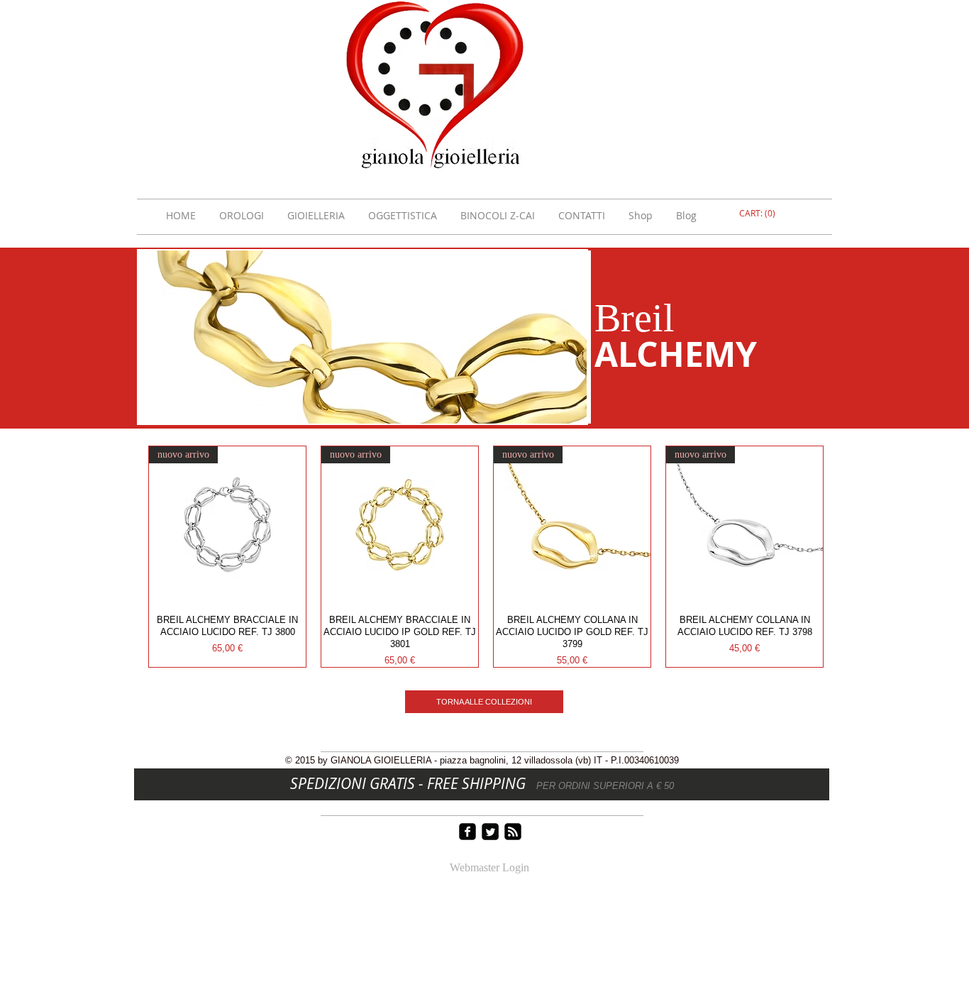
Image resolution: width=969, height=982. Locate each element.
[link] (759, 214)
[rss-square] (512, 831)
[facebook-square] (467, 831)
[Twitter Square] (490, 831)
